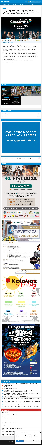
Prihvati (19, 440)
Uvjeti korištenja (11, 441)
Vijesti (9, 4)
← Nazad (4, 106)
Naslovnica (3, 4)
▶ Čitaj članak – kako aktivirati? (8, 42)
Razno (32, 4)
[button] (39, 432)
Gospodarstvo (15, 4)
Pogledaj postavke (36, 440)
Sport (29, 4)
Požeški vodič (5, 1)
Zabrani (28, 440)
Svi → (39, 410)
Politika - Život (23, 4)
